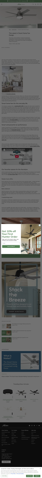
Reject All (36, 475)
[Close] (40, 469)
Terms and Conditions (20, 473)
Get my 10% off (11, 246)
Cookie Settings (4, 475)
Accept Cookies (29, 475)
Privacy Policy (13, 473)
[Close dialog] (40, 225)
